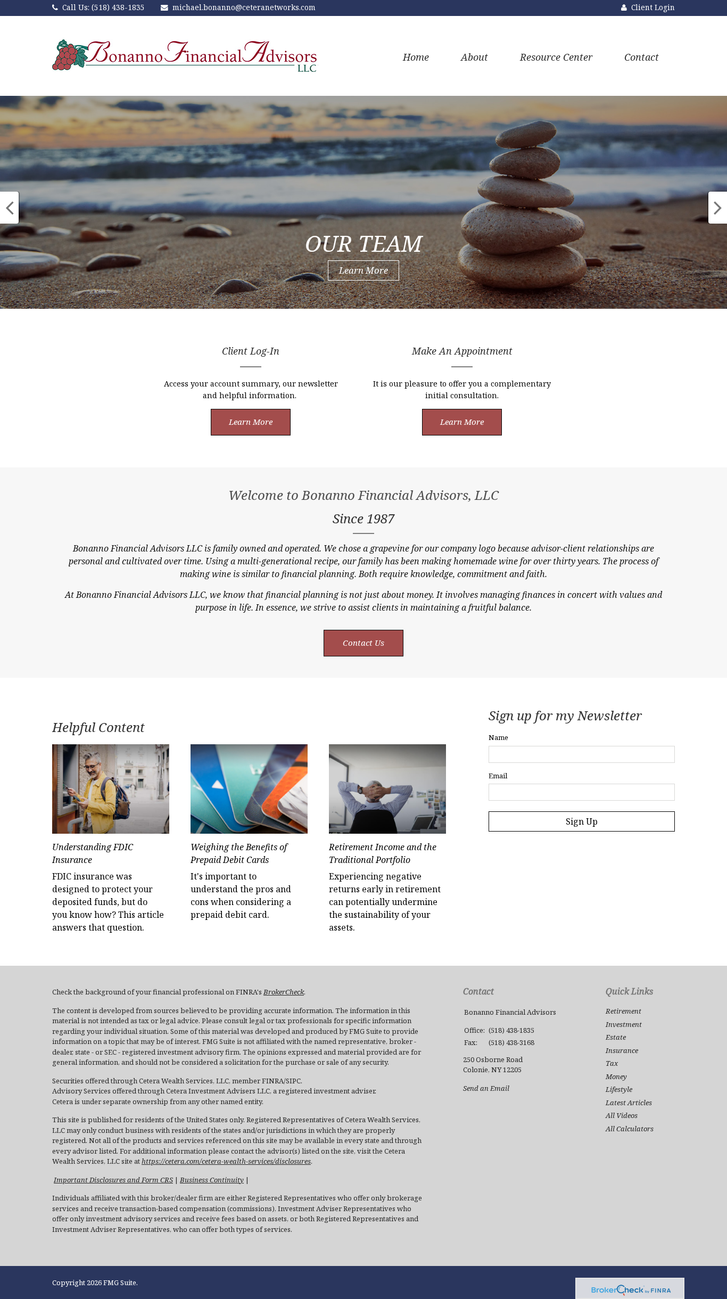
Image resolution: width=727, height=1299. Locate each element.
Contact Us (363, 642)
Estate (616, 1037)
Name (498, 737)
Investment (624, 1024)
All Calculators (630, 1128)
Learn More (363, 270)
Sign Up (582, 821)
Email (498, 775)
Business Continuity (212, 1180)
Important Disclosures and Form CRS (113, 1180)
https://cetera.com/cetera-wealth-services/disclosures (226, 1161)
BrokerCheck (283, 992)
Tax (612, 1063)
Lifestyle (619, 1089)
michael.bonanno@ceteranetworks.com (244, 7)
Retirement (623, 1011)
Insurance (622, 1050)
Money (616, 1076)
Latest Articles (629, 1102)
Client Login (653, 7)
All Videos (622, 1115)
